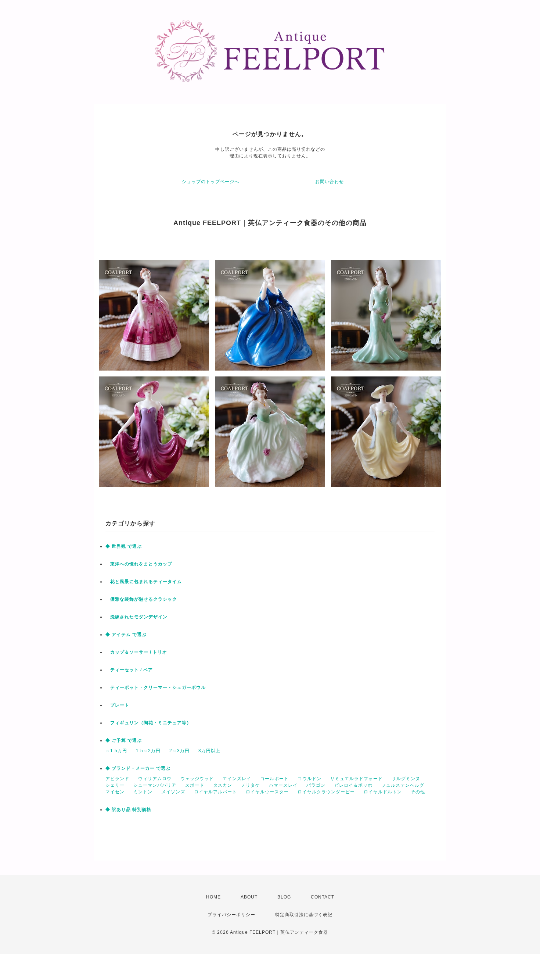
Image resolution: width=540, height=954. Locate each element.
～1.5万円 (116, 750)
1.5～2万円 (148, 750)
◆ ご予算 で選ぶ (123, 740)
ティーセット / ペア (129, 669)
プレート (117, 705)
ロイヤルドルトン (383, 791)
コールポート (274, 778)
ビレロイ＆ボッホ (353, 785)
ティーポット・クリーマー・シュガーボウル (155, 687)
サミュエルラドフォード (356, 778)
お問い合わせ (329, 181)
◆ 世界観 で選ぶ (123, 546)
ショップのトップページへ (210, 181)
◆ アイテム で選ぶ (126, 634)
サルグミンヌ (406, 778)
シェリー (115, 785)
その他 (418, 791)
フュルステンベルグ (402, 785)
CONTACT (322, 897)
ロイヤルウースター (267, 791)
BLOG (284, 897)
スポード (194, 785)
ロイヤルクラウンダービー (326, 791)
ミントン (142, 791)
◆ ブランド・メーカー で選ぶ (137, 768)
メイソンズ (173, 791)
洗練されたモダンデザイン (136, 616)
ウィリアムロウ (155, 778)
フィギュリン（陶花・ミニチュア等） (148, 722)
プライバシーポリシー (231, 914)
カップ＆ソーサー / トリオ (136, 652)
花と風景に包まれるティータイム (143, 581)
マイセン (115, 791)
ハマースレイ (283, 785)
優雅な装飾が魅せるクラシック (141, 599)
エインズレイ (237, 778)
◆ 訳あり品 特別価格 (128, 809)
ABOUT (249, 897)
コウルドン (309, 778)
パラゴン (315, 785)
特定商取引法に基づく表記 (303, 914)
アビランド (117, 778)
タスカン (222, 785)
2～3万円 (179, 750)
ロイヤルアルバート (215, 791)
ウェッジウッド (197, 778)
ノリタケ (250, 785)
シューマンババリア (154, 785)
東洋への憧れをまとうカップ (138, 564)
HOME (213, 897)
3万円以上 (209, 750)
